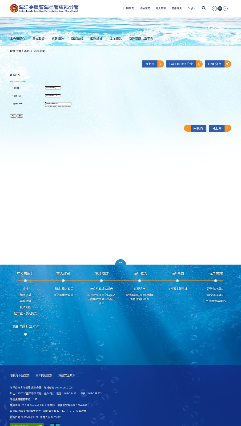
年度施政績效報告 (101, 289)
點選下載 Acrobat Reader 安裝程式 (66, 411)
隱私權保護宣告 (20, 375)
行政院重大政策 (63, 289)
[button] (120, 262)
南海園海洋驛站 (215, 301)
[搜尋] (203, 8)
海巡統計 (96, 38)
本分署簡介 (17, 38)
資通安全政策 (66, 375)
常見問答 (161, 8)
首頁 (27, 51)
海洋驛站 (115, 38)
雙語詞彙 (177, 8)
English (192, 8)
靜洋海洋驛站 (215, 289)
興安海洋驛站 (215, 295)
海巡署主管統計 (177, 289)
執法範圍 (25, 307)
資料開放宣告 (44, 375)
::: (119, 8)
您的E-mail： (18, 96)
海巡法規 (77, 38)
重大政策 (38, 38)
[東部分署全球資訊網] (44, 8)
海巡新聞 (39, 51)
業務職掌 (25, 301)
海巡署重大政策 (63, 295)
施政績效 (58, 38)
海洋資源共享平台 (141, 38)
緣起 (25, 289)
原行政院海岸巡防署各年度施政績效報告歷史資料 (101, 299)
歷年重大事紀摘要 (25, 313)
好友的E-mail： (18, 104)
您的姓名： (17, 88)
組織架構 (25, 295)
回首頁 (130, 8)
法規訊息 (139, 289)
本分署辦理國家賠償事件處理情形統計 (139, 297)
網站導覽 (145, 8)
